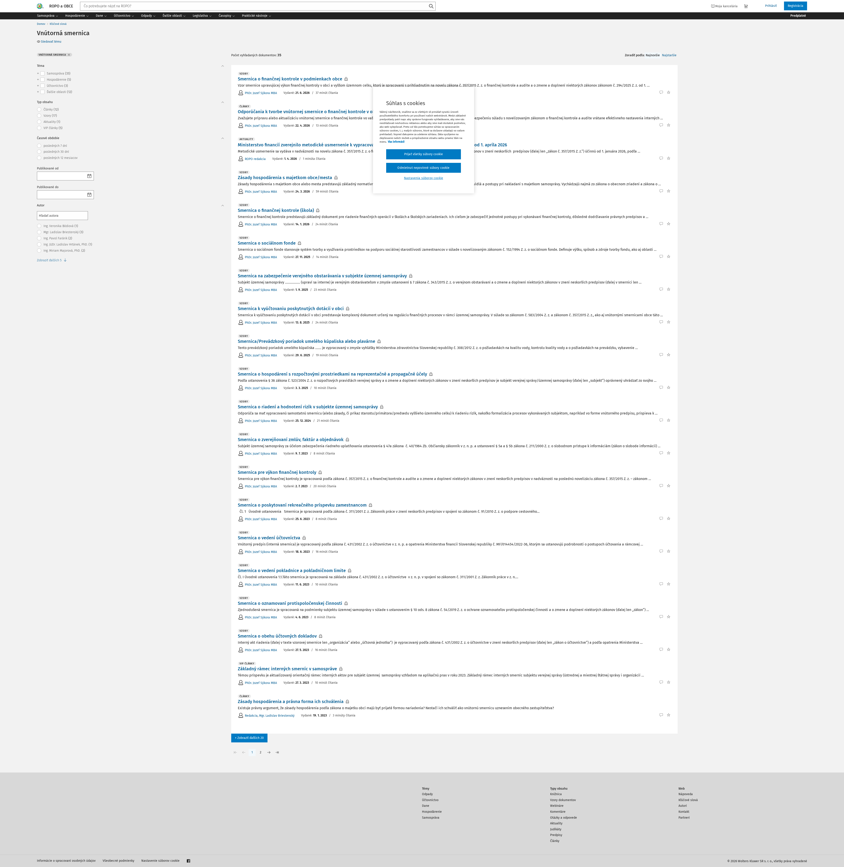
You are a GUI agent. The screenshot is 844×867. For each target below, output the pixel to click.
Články (554, 841)
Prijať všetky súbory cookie (423, 154)
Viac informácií (396, 141)
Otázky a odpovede (563, 818)
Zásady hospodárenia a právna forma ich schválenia (291, 701)
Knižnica (556, 794)
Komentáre (558, 812)
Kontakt (683, 812)
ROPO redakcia (255, 159)
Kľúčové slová (58, 23)
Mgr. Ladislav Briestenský (277, 716)
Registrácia (795, 6)
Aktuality (556, 823)
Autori (682, 806)
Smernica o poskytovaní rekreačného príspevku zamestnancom (302, 505)
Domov (41, 23)
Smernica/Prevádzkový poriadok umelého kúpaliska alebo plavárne (306, 341)
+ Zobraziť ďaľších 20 (249, 738)
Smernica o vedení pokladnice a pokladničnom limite (292, 570)
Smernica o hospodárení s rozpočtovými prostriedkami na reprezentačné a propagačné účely (332, 374)
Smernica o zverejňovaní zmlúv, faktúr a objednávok (291, 439)
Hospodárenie (432, 812)
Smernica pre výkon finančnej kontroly (277, 472)
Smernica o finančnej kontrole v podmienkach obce (290, 79)
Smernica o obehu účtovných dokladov (277, 636)
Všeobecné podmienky (118, 861)
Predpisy (556, 835)
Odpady (427, 794)
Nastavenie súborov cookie (160, 861)
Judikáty (555, 829)
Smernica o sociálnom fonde (267, 243)
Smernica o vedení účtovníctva (269, 537)
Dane (425, 806)
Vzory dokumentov (563, 800)
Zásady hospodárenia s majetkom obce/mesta (285, 177)
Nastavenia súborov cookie (423, 178)
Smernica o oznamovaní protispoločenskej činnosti (290, 603)
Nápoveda (685, 794)
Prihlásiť (771, 6)
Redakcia (251, 716)
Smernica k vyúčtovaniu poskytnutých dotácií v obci (291, 308)
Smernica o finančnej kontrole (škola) (276, 210)
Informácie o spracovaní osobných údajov (66, 861)
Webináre (557, 806)
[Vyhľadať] (431, 6)
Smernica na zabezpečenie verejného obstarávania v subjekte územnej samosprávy (322, 275)
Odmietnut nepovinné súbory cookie (423, 168)
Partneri (684, 818)
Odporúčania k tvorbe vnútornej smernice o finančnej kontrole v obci (308, 111)
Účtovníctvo (430, 800)
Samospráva (430, 818)
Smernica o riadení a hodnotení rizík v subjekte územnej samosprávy (308, 406)
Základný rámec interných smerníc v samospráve (287, 668)
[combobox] (258, 6)
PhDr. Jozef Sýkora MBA (261, 93)
